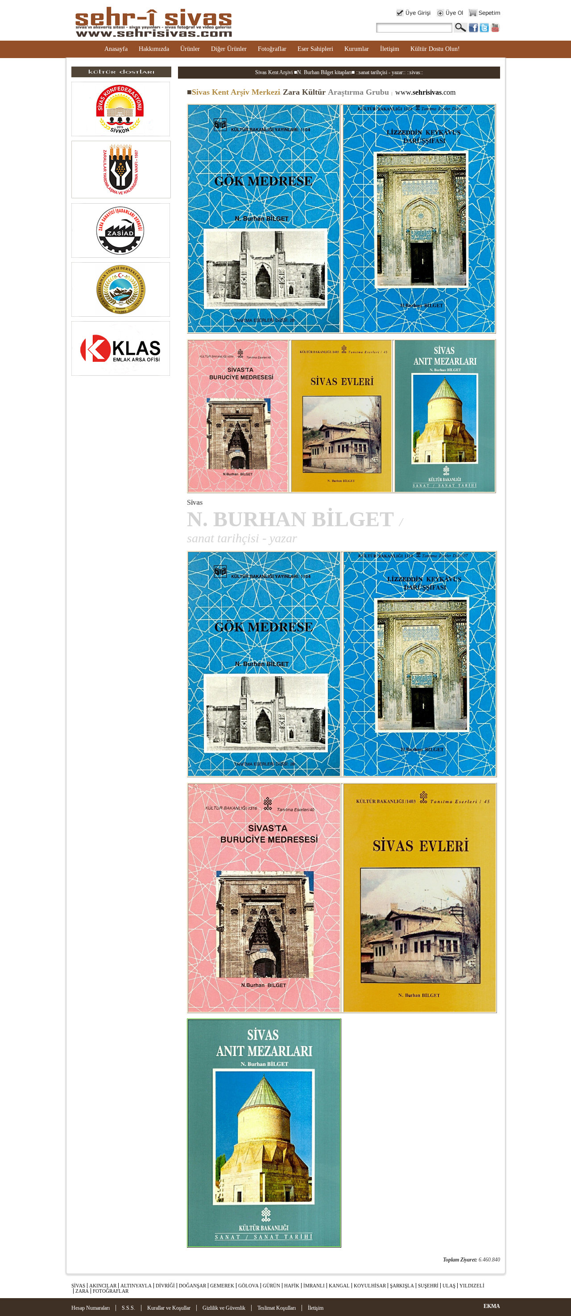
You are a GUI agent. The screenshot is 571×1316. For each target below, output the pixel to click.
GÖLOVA (248, 1285)
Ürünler (190, 49)
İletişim (389, 49)
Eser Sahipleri (315, 49)
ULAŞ (449, 1285)
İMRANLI (314, 1285)
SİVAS (78, 1285)
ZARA (82, 1291)
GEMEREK (222, 1285)
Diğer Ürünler (229, 49)
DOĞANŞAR (192, 1285)
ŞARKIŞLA (402, 1285)
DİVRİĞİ (165, 1285)
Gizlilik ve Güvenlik (224, 1308)
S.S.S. (128, 1308)
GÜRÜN (271, 1285)
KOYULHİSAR (370, 1285)
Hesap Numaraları (90, 1308)
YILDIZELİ (471, 1285)
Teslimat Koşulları (276, 1308)
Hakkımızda (154, 49)
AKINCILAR (102, 1285)
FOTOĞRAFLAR (110, 1291)
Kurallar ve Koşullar (168, 1308)
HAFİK (291, 1285)
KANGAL (339, 1285)
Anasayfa (116, 49)
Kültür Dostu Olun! (435, 49)
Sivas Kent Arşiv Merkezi (233, 92)
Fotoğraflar (272, 49)
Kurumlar (356, 49)
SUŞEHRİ (428, 1285)
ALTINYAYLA (136, 1285)
